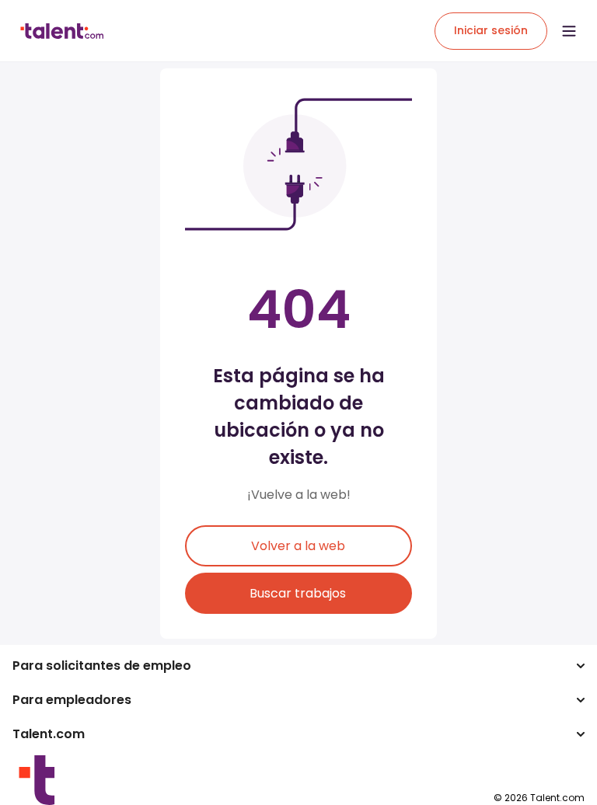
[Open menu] (569, 31)
